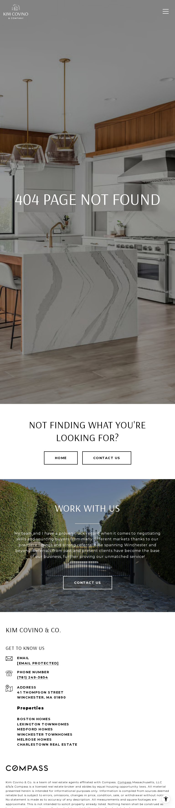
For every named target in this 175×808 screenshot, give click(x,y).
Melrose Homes (34, 739)
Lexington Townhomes (43, 724)
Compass (124, 782)
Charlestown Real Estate (47, 744)
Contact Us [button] (106, 458)
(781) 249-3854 (32, 677)
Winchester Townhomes (44, 734)
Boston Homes (34, 719)
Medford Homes (35, 729)
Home (61, 458)
